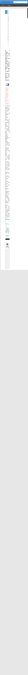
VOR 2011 (7, 236)
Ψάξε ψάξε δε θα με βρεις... (8, 29)
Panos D (7, 233)
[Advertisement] (16, 30)
